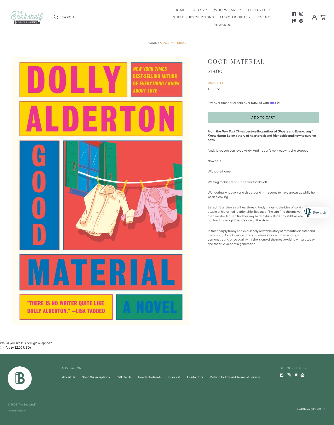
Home (180, 10)
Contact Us (195, 377)
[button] (322, 17)
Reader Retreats (150, 377)
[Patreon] (294, 21)
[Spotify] (301, 21)
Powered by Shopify (17, 411)
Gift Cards (124, 377)
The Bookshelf (27, 404)
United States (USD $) (308, 409)
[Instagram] (301, 14)
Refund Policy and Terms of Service (235, 377)
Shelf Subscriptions (193, 17)
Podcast (174, 377)
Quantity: (216, 82)
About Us (68, 377)
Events (265, 17)
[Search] (56, 17)
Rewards (222, 25)
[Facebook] (294, 14)
